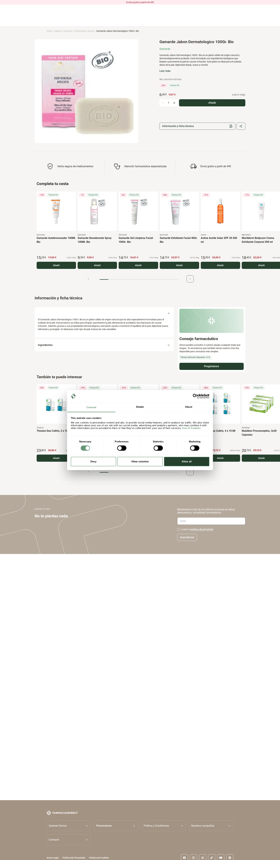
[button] (116, 825)
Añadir (56, 265)
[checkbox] (178, 529)
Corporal (67, 31)
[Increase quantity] (174, 102)
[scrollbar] (139, 279)
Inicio (49, 31)
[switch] (121, 448)
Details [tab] (140, 406)
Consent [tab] (91, 407)
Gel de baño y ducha (84, 31)
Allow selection (140, 461)
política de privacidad (202, 529)
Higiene (57, 31)
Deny (93, 461)
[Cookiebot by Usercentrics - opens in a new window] (195, 396)
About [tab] (188, 406)
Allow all (187, 461)
